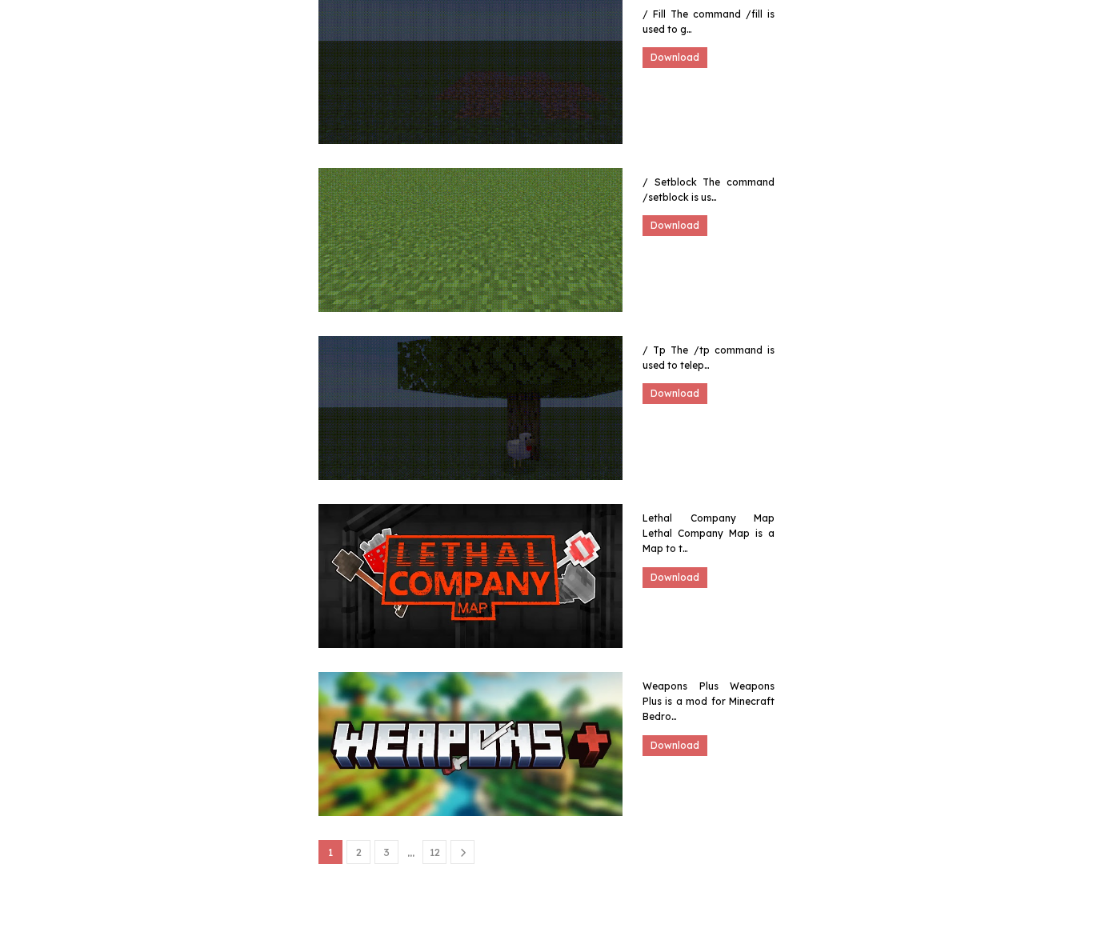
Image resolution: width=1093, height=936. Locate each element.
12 (435, 852)
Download (675, 57)
